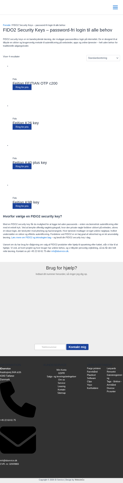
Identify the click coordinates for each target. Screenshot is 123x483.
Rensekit (111, 372)
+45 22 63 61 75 (8, 420)
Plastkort (91, 375)
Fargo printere (94, 368)
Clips (89, 381)
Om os (61, 379)
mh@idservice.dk (60, 251)
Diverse (110, 388)
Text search (8, 56)
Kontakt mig (77, 347)
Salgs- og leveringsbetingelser (61, 376)
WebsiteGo (79, 480)
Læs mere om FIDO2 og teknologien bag (31, 237)
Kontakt (61, 389)
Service (61, 383)
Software (91, 378)
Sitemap (61, 393)
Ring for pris (22, 87)
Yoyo (89, 385)
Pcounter (111, 391)
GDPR (61, 373)
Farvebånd (17, 92)
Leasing (61, 386)
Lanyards (111, 368)
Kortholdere (92, 388)
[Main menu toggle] (115, 7)
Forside (6, 25)
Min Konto (61, 370)
